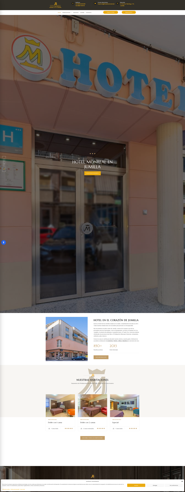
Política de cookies (6, 489)
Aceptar (136, 485)
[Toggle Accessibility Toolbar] (3, 242)
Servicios (75, 12)
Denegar (155, 485)
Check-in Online (110, 12)
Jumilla (82, 12)
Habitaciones (66, 12)
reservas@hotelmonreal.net (106, 4)
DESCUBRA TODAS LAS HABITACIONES (92, 438)
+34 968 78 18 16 (80, 6)
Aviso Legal (22, 489)
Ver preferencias (174, 485)
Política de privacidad (15, 489)
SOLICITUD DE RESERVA (92, 173)
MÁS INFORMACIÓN (101, 357)
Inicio (59, 12)
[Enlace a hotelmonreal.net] (55, 7)
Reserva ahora (128, 12)
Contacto (88, 12)
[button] (182, 481)
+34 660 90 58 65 (80, 4)
